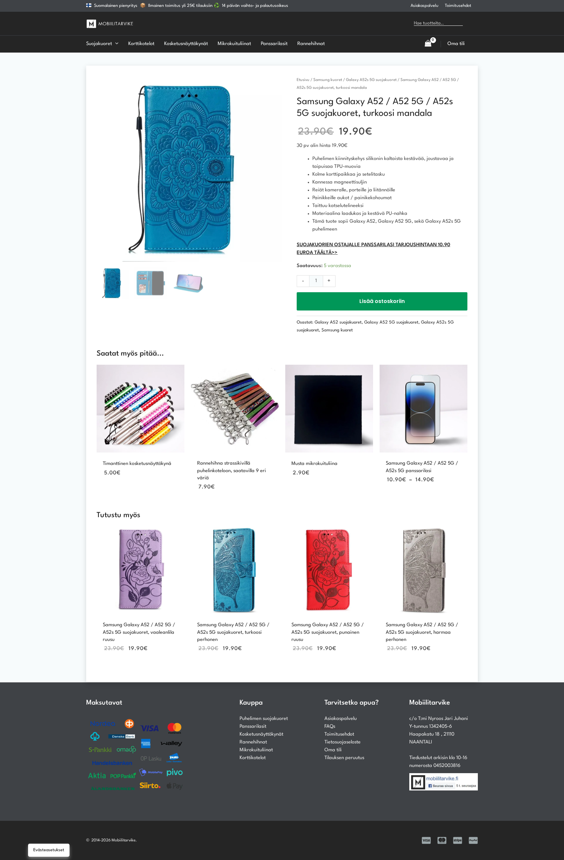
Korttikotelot (253, 758)
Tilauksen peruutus (344, 758)
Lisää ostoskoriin (382, 301)
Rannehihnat (253, 742)
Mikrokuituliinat (256, 750)
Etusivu (303, 80)
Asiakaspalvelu (424, 6)
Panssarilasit (253, 726)
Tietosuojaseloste (342, 742)
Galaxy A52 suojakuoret (338, 322)
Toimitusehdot (458, 6)
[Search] (472, 23)
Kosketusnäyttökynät (261, 734)
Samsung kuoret (327, 80)
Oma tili (333, 750)
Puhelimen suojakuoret (264, 718)
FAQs (329, 726)
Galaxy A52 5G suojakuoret (391, 322)
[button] (115, 44)
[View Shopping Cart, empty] (428, 44)
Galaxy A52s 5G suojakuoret (371, 80)
